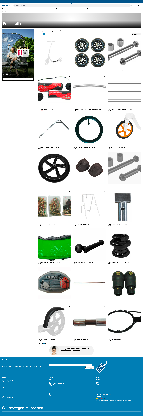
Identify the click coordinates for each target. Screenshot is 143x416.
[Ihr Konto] (139, 5)
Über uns (98, 379)
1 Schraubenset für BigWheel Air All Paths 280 (118, 185)
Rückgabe (51, 385)
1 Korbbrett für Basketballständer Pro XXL (47, 300)
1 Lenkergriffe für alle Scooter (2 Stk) (45, 109)
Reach (50, 386)
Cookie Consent (119, 413)
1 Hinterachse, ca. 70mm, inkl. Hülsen (81, 339)
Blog (97, 380)
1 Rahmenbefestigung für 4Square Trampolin (117, 224)
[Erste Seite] (38, 34)
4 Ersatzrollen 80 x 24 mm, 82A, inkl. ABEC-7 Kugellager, (85, 70)
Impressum (4, 396)
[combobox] (70, 5)
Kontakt (50, 379)
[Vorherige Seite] (39, 34)
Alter (39, 30)
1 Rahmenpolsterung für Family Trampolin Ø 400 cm (49, 262)
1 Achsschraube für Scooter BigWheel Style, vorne (83, 262)
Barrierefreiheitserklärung (7, 397)
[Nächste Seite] (48, 34)
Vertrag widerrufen (7, 387)
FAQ (49, 382)
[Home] (2, 11)
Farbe (55, 30)
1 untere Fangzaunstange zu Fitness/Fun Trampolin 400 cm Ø (86, 300)
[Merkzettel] (137, 5)
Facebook (52, 395)
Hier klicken (90, 367)
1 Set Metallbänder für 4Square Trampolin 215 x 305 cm (120, 109)
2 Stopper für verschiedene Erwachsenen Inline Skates (84, 185)
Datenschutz (4, 394)
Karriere (97, 383)
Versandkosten (111, 400)
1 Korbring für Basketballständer (115, 339)
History (97, 382)
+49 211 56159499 (5, 382)
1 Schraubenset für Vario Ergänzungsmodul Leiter (48, 224)
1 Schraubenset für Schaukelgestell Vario (81, 224)
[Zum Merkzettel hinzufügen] (69, 38)
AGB (3, 395)
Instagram (52, 394)
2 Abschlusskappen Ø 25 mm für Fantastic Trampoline (119, 300)
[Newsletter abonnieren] (93, 365)
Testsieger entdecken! (18, 79)
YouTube (52, 396)
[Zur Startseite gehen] (6, 5)
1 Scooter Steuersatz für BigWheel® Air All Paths (118, 262)
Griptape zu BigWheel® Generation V (45, 70)
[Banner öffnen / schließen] (71, 3)
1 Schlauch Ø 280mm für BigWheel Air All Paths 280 (84, 147)
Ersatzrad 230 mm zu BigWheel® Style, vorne (47, 185)
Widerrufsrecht (52, 384)
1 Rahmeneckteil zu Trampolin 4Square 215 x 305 (48, 147)
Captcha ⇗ (92, 368)
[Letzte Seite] (50, 34)
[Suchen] (129, 5)
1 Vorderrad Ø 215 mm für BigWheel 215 (116, 147)
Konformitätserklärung (53, 380)
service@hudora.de (10, 385)
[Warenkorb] (140, 5)
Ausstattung (47, 30)
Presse (97, 384)
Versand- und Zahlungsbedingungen (56, 383)
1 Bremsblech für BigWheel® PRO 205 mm (47, 339)
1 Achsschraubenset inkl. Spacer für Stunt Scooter (118, 70)
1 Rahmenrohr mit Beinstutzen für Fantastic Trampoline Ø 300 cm (87, 109)
